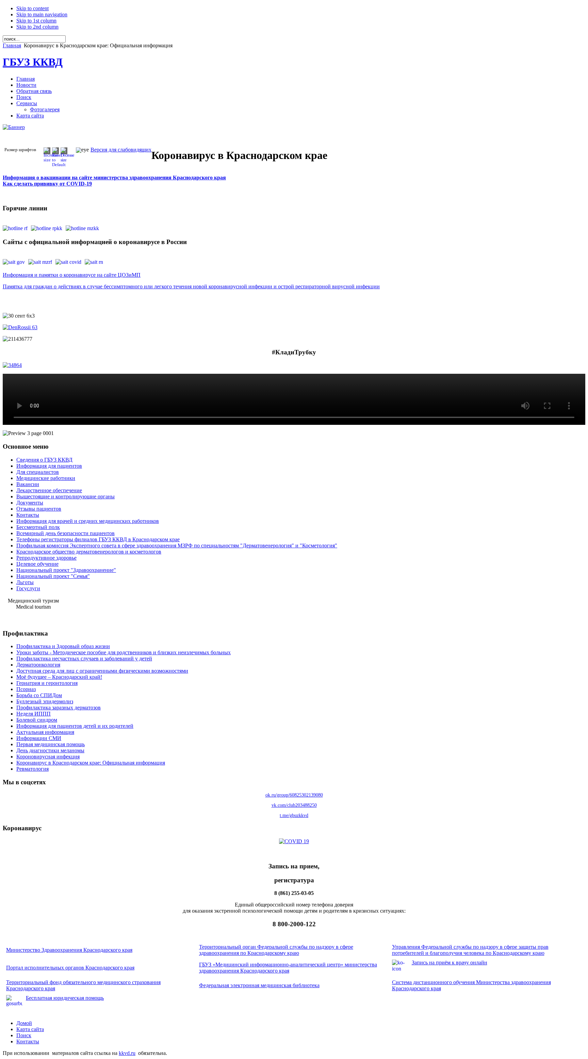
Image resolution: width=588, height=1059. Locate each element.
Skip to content (32, 8)
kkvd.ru (127, 1053)
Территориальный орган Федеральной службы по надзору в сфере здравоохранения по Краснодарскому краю (276, 950)
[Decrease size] (67, 159)
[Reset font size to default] (59, 164)
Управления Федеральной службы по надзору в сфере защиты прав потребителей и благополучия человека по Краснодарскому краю (470, 950)
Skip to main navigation (41, 14)
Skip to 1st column (36, 20)
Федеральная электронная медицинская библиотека (259, 985)
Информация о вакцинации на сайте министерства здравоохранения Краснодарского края (114, 177)
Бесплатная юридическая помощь (65, 998)
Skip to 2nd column (37, 27)
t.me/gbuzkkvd (294, 815)
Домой (24, 1023)
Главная (12, 45)
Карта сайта (30, 1029)
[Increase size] (51, 159)
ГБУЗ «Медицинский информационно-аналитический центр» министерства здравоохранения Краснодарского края (288, 968)
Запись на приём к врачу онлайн (449, 962)
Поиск (23, 1035)
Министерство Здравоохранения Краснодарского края (69, 950)
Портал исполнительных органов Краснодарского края (70, 967)
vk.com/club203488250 (294, 805)
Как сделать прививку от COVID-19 (47, 184)
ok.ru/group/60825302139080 (294, 795)
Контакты (27, 1041)
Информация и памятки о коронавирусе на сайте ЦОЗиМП (72, 275)
